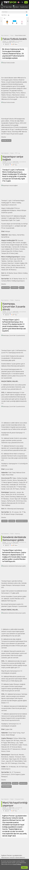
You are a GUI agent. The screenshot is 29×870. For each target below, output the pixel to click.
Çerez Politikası (17, 864)
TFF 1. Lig (17, 153)
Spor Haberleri (5, 35)
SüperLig (17, 300)
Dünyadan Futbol (19, 799)
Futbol (11, 35)
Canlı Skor (3, 15)
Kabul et (24, 867)
